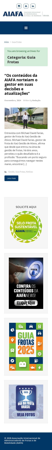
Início (6, 42)
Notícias (29, 171)
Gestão (11, 171)
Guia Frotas (20, 171)
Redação (36, 100)
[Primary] (26, 28)
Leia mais (11, 178)
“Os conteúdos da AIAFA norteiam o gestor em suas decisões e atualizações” (20, 84)
